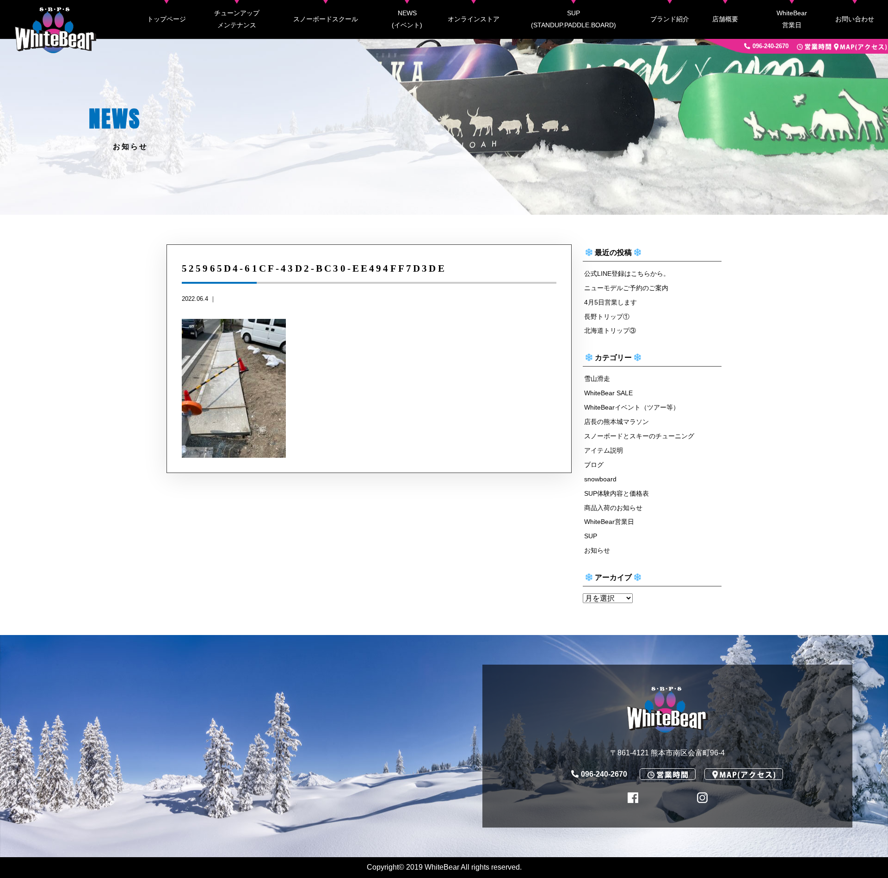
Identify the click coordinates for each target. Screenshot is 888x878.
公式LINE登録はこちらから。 (627, 273)
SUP (590, 536)
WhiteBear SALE (608, 393)
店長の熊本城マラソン (616, 421)
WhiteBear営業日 (792, 19)
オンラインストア (474, 19)
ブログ (594, 464)
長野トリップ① (606, 316)
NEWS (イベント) (407, 19)
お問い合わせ (854, 19)
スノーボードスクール (325, 19)
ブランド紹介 (669, 19)
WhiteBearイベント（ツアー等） (631, 407)
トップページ (166, 19)
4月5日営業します (610, 302)
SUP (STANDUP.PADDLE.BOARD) (573, 19)
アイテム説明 (603, 450)
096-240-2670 (770, 46)
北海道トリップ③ (610, 330)
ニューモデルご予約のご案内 (626, 288)
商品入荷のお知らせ (613, 507)
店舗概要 (725, 19)
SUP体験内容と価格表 (616, 493)
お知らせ (597, 550)
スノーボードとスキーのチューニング (639, 436)
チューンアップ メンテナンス (236, 19)
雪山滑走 (597, 378)
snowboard (600, 479)
